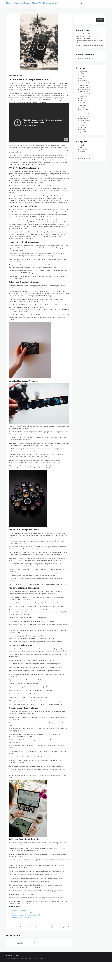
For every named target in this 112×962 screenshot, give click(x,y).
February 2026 (84, 83)
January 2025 (84, 112)
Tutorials (82, 156)
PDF (81, 154)
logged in (20, 943)
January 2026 (84, 85)
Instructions (83, 149)
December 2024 (85, 114)
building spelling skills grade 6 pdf (86, 38)
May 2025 (82, 103)
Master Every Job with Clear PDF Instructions (31, 3)
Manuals (82, 152)
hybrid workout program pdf (60, 927)
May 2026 (83, 76)
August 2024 (83, 123)
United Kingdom (85, 158)
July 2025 (82, 98)
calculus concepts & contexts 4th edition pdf (23, 927)
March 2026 (83, 80)
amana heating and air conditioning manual (26, 915)
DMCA (81, 3)
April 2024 (83, 132)
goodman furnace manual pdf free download (26, 913)
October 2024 (84, 118)
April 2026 (83, 78)
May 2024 (83, 129)
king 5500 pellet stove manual (21, 917)
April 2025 (83, 105)
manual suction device (19, 910)
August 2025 (83, 96)
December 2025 (85, 87)
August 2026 (83, 72)
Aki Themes (39, 958)
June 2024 (83, 127)
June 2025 (83, 100)
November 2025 (85, 89)
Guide (81, 147)
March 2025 (83, 107)
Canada (82, 145)
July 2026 (82, 74)
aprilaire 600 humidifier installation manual (89, 45)
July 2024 (82, 125)
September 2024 (85, 121)
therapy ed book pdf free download (87, 34)
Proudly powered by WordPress (15, 958)
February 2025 (84, 109)
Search (78, 16)
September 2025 (85, 94)
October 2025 (84, 92)
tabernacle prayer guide (83, 36)
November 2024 (85, 116)
